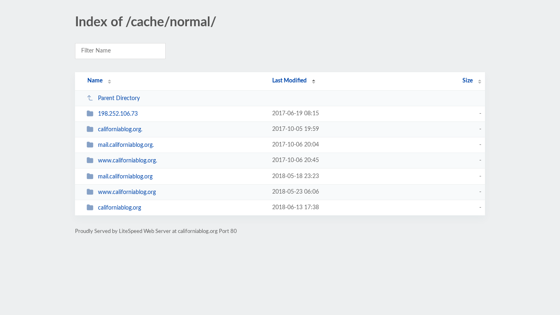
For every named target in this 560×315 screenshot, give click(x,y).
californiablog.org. (120, 129)
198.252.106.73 (118, 114)
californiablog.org (119, 208)
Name (94, 81)
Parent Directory (119, 98)
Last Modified (289, 81)
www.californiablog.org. (127, 161)
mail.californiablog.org (125, 177)
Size (467, 81)
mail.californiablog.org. (126, 145)
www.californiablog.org (127, 192)
